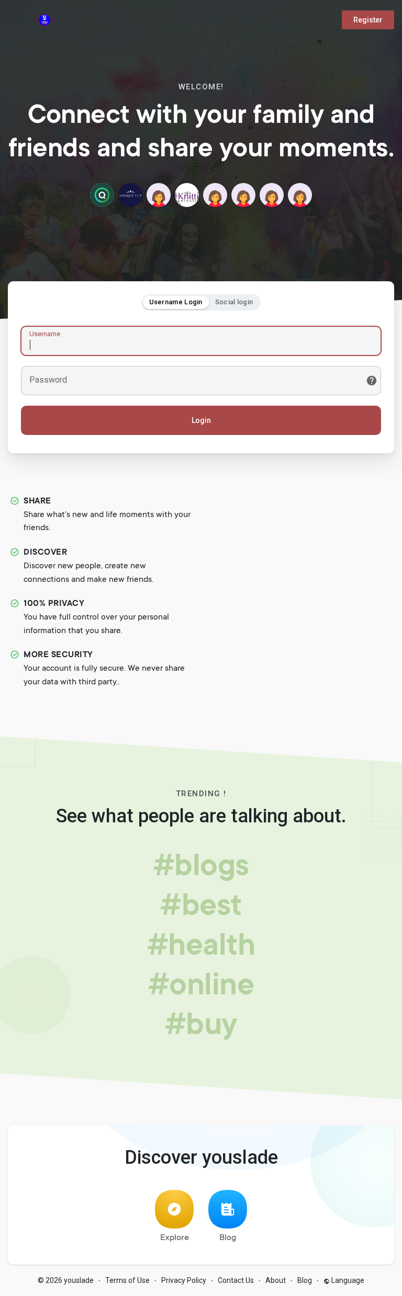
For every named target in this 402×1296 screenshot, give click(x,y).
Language (347, 1280)
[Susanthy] (243, 195)
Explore (174, 1238)
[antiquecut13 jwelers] (130, 195)
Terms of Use (127, 1280)
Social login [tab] (234, 302)
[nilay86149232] (159, 195)
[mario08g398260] (215, 195)
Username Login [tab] (176, 302)
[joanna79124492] (300, 195)
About (275, 1280)
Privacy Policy (183, 1280)
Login (201, 420)
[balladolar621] (272, 195)
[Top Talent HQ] (102, 195)
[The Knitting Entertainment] (187, 195)
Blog (227, 1238)
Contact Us (236, 1280)
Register (368, 20)
